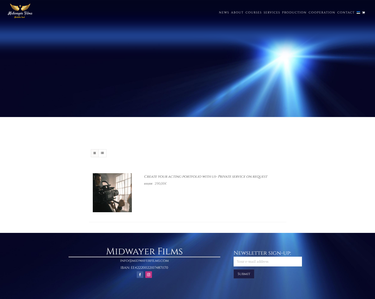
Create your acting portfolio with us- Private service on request (205, 176)
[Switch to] (358, 12)
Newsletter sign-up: (262, 253)
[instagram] (148, 274)
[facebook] (140, 274)
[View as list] (102, 153)
